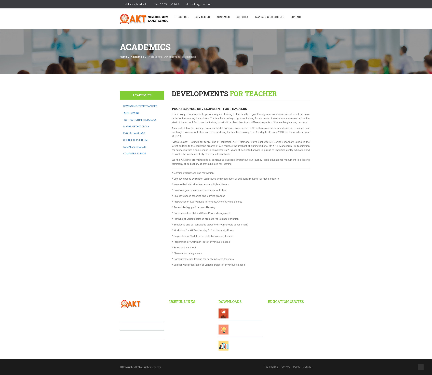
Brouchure (238, 312)
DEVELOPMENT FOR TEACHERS (140, 106)
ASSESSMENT (131, 113)
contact (296, 17)
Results (175, 323)
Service (285, 366)
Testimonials (271, 366)
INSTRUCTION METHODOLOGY (140, 119)
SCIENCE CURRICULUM (135, 140)
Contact (175, 344)
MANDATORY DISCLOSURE (269, 17)
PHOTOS (237, 344)
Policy (296, 366)
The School (181, 17)
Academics (223, 17)
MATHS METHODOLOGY (136, 126)
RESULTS (237, 328)
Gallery (175, 337)
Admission (177, 317)
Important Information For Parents (189, 330)
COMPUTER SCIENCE (134, 153)
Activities (242, 17)
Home (123, 56)
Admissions (202, 17)
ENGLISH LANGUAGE (134, 133)
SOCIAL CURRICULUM (134, 146)
